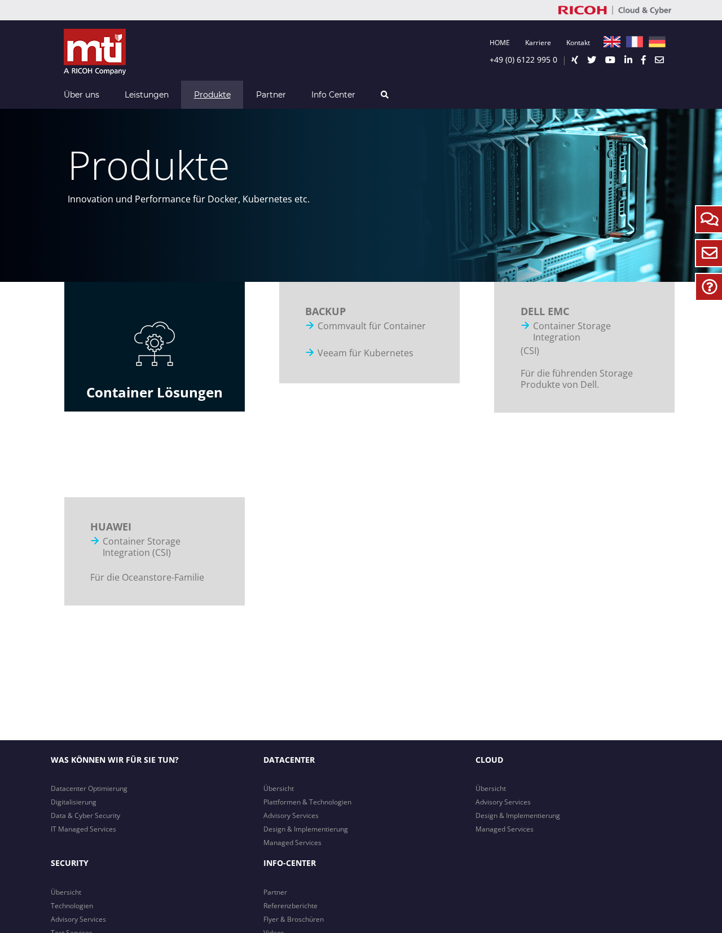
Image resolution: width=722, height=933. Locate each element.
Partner (275, 892)
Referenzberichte (290, 905)
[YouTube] (610, 60)
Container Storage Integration (572, 331)
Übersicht (278, 788)
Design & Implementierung (305, 829)
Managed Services (292, 842)
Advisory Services (291, 815)
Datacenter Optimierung (89, 788)
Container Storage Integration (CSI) (141, 547)
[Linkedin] (628, 60)
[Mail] (659, 60)
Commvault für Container (372, 326)
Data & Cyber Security (85, 815)
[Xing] (575, 60)
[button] (384, 95)
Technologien (72, 905)
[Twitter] (592, 60)
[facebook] (643, 60)
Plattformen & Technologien (307, 802)
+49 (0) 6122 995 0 (523, 59)
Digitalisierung (73, 802)
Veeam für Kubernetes (365, 353)
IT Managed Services (83, 829)
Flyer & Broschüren (293, 919)
